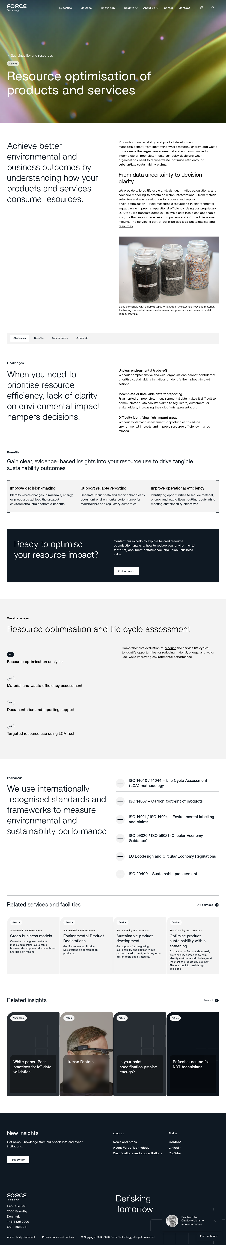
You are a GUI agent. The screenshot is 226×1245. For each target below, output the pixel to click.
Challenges (19, 338)
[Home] (18, 8)
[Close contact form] (215, 1221)
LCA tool (125, 213)
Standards (82, 338)
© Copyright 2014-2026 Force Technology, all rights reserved (117, 1237)
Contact (184, 8)
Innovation (108, 8)
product (170, 648)
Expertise (65, 8)
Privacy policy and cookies (58, 1237)
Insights (129, 8)
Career (168, 8)
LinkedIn (175, 1147)
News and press (125, 1142)
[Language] (202, 8)
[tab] (55, 658)
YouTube (175, 1153)
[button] (192, 1220)
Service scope (60, 338)
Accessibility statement (21, 1237)
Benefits (39, 338)
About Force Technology (131, 1147)
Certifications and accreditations (137, 1153)
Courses (86, 8)
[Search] (213, 8)
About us (149, 8)
